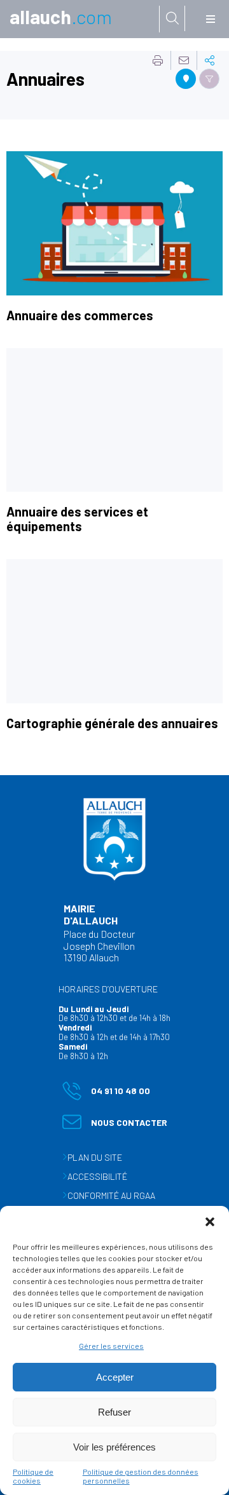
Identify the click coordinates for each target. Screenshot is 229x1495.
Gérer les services (111, 1345)
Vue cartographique (186, 79)
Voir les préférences (114, 1447)
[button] (210, 1221)
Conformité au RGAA (111, 1195)
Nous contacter (114, 1125)
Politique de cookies (33, 1476)
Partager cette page (210, 60)
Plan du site (94, 1157)
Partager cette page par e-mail (184, 60)
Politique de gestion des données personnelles (140, 1476)
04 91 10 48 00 (106, 1093)
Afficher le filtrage (209, 79)
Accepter (115, 1377)
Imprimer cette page (157, 60)
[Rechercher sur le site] (172, 18)
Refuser (114, 1412)
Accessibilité (97, 1176)
